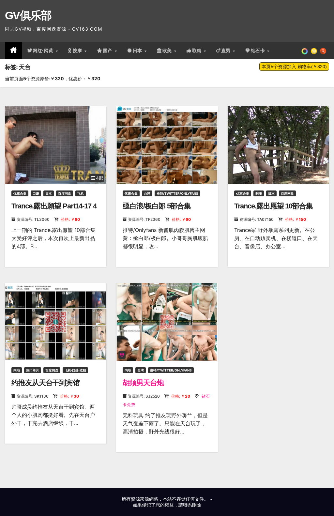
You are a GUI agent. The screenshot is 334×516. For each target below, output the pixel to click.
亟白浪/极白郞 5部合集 (157, 206)
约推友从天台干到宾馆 (45, 382)
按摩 (78, 50)
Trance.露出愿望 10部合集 (273, 206)
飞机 (80, 193)
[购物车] (314, 50)
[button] (323, 50)
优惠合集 (19, 193)
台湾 (147, 193)
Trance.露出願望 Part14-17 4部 (54, 210)
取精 (197, 50)
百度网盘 (64, 193)
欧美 (168, 50)
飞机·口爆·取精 (75, 370)
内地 (16, 370)
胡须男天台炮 (143, 382)
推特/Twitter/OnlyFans (177, 193)
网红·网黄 (44, 50)
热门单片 (32, 370)
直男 (226, 50)
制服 (258, 193)
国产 (108, 50)
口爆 (36, 193)
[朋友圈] (304, 50)
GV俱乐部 (28, 15)
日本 (138, 50)
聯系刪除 (192, 505)
